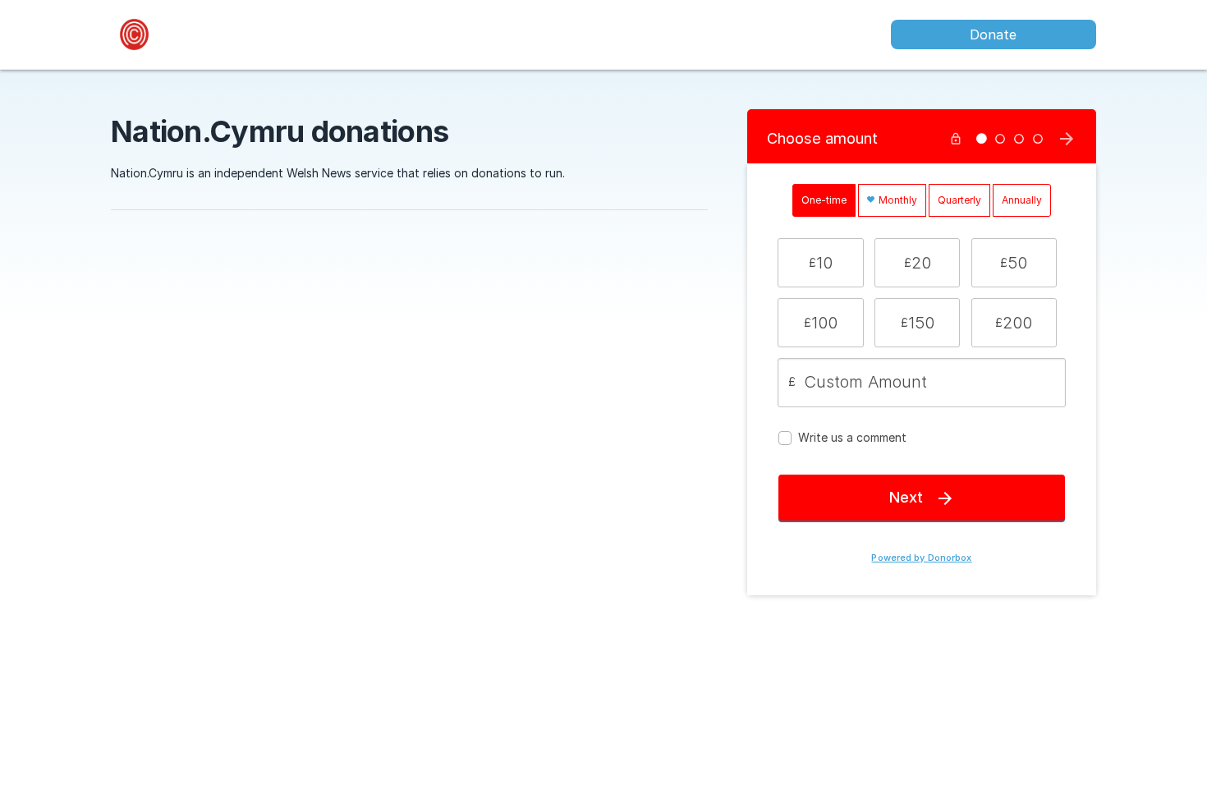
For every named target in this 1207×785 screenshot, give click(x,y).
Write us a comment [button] (852, 437)
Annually (1022, 200)
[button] (820, 263)
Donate (993, 34)
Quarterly (959, 200)
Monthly (896, 200)
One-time (824, 200)
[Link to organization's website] (134, 33)
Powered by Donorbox (921, 557)
